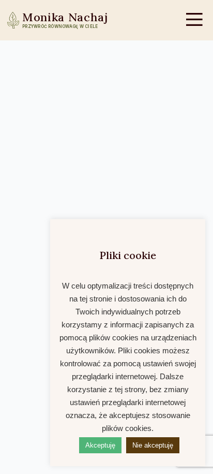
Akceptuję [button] (100, 445)
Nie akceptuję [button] (152, 445)
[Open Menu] (194, 20)
